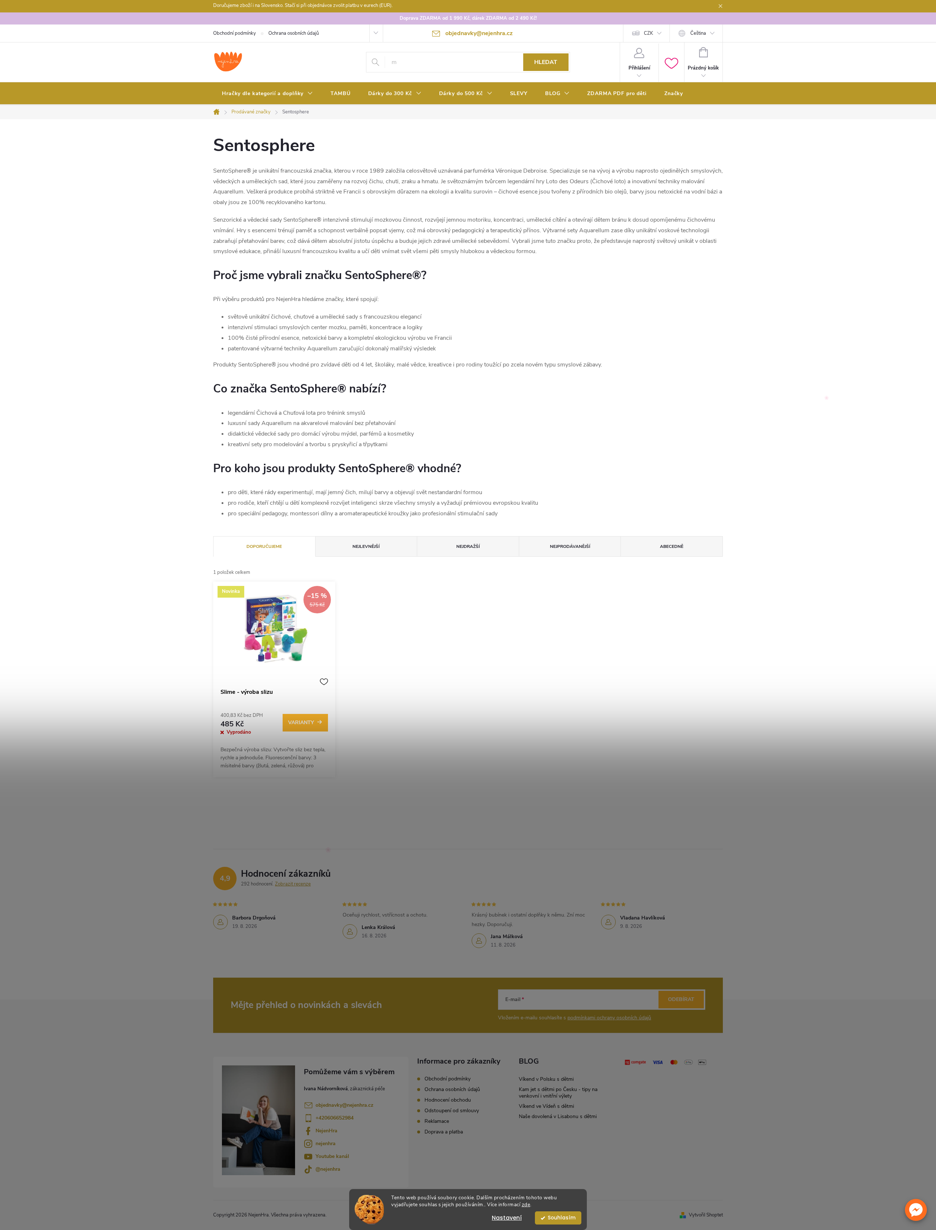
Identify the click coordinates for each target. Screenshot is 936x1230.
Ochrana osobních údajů (293, 33)
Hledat (545, 62)
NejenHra (326, 1130)
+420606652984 (335, 1117)
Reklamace (436, 1121)
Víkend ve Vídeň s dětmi (546, 1106)
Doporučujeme (264, 546)
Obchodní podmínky (234, 33)
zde (526, 1204)
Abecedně (671, 546)
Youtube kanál (332, 1156)
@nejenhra (328, 1169)
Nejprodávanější (570, 546)
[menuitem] (267, 93)
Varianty (301, 722)
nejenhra (326, 1143)
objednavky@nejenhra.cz (344, 1105)
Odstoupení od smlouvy (451, 1110)
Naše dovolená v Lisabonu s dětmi (558, 1116)
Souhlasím (561, 1217)
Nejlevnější (366, 546)
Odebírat (681, 999)
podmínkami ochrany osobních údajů (609, 1017)
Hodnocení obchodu (447, 1100)
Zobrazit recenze (293, 884)
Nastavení (507, 1218)
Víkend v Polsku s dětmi (546, 1079)
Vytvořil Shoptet (706, 1215)
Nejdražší (468, 546)
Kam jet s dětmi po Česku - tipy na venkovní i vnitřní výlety (558, 1092)
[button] (916, 1210)
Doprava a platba (443, 1131)
